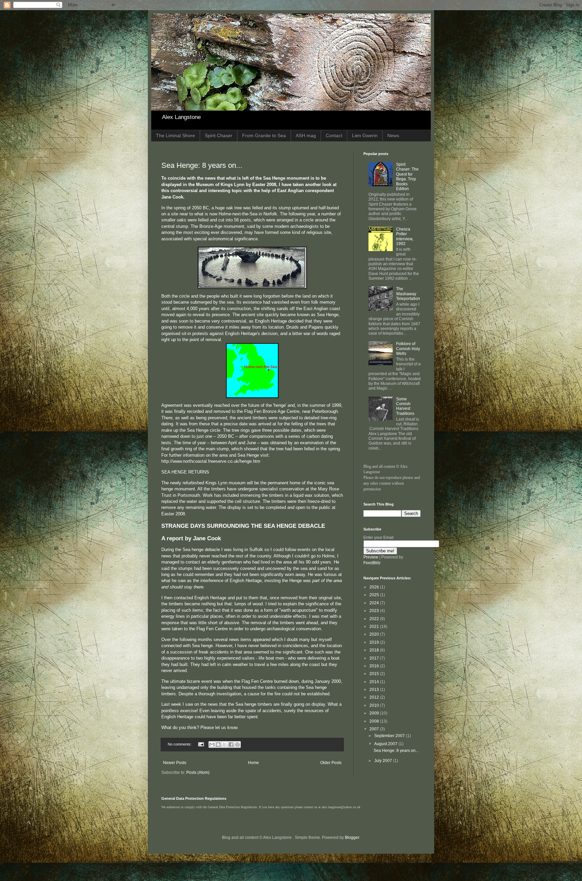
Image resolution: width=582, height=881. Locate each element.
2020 (374, 634)
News (393, 135)
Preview (370, 557)
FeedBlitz (372, 562)
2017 (374, 658)
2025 (374, 595)
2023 (374, 610)
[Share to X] (224, 744)
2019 (374, 642)
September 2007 (390, 735)
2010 (374, 705)
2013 (374, 689)
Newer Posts (174, 762)
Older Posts (331, 762)
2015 (374, 673)
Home (253, 762)
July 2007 (383, 760)
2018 (374, 650)
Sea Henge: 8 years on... (201, 165)
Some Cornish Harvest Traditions (405, 406)
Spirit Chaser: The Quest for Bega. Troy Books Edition (407, 176)
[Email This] (211, 744)
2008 (374, 721)
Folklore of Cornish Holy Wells (408, 348)
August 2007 (386, 743)
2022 (374, 618)
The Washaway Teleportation (408, 293)
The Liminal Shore (175, 135)
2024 (374, 603)
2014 (374, 681)
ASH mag (306, 135)
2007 (374, 729)
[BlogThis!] (218, 744)
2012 (374, 697)
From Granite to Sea (264, 135)
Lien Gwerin (365, 135)
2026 (374, 587)
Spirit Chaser (218, 135)
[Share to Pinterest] (237, 744)
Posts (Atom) (197, 772)
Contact (334, 135)
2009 (374, 713)
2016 (374, 666)
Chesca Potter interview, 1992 (404, 236)
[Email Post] (200, 744)
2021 (374, 626)
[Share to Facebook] (231, 744)
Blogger (352, 837)
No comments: (180, 744)
